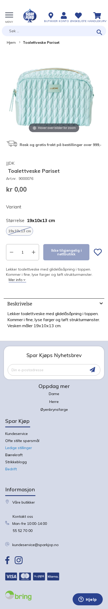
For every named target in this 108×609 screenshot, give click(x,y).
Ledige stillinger (18, 447)
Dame (54, 393)
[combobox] (54, 31)
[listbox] (54, 231)
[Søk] (99, 32)
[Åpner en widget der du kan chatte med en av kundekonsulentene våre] (88, 599)
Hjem (11, 42)
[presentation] (54, 304)
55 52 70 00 (23, 530)
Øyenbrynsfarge (54, 409)
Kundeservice (16, 433)
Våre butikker (23, 502)
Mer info (16, 279)
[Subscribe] (92, 369)
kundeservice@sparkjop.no (35, 544)
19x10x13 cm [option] (19, 231)
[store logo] (29, 15)
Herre (54, 401)
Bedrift (11, 469)
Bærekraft (14, 454)
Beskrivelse (19, 304)
